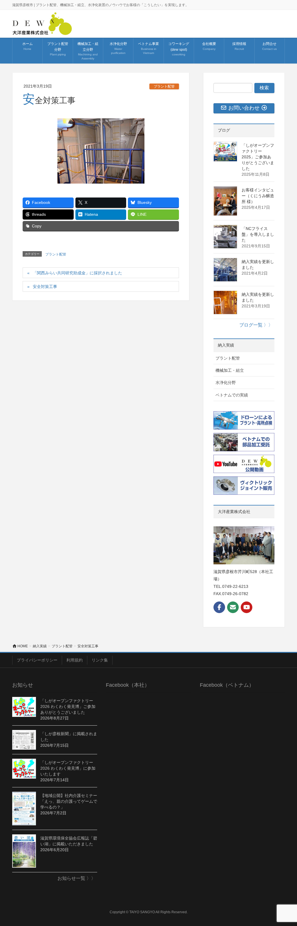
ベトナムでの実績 (231, 395)
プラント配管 (164, 86)
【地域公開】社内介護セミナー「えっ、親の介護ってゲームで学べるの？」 (68, 801)
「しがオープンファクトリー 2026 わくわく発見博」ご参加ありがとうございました (67, 706)
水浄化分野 (225, 382)
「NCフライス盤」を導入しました (258, 234)
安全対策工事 (45, 286)
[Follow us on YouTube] (246, 607)
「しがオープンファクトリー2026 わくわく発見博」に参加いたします (67, 768)
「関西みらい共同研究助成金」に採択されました (77, 273)
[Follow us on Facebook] (219, 607)
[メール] (233, 607)
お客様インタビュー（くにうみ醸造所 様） (258, 196)
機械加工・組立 (229, 370)
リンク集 (100, 660)
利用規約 (74, 660)
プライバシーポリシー (37, 660)
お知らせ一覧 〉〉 (76, 878)
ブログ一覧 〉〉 (256, 324)
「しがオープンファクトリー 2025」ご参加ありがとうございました (258, 157)
